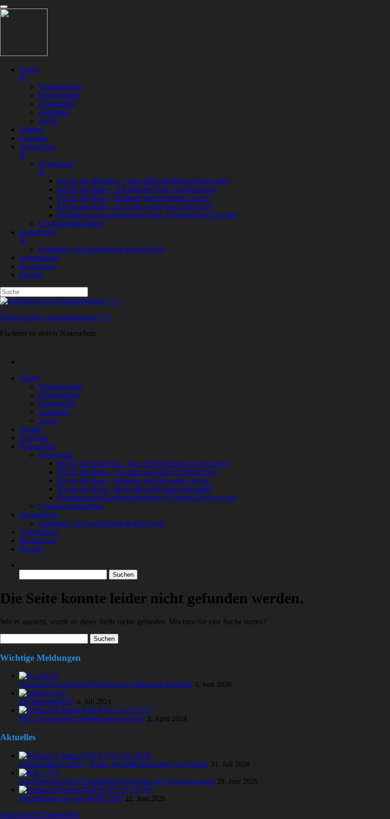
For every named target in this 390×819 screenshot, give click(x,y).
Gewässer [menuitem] (34, 138)
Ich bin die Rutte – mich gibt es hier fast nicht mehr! (135, 489)
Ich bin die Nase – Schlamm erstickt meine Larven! (134, 480)
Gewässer (34, 438)
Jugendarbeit (38, 515)
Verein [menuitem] (29, 74)
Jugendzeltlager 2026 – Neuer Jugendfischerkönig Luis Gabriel (114, 764)
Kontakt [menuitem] (31, 275)
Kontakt (31, 549)
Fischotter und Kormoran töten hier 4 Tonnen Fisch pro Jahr (147, 498)
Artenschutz (56, 455)
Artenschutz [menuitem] (56, 168)
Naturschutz (37, 446)
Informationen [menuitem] (59, 95)
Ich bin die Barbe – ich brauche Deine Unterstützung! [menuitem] (137, 189)
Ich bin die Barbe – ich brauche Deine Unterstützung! (137, 472)
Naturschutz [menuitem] (37, 151)
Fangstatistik (57, 404)
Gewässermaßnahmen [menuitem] (71, 223)
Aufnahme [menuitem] (54, 112)
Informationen (59, 395)
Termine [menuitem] (31, 129)
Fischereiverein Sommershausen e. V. (56, 317)
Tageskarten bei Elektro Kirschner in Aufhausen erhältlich (106, 684)
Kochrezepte (38, 540)
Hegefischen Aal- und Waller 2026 (71, 798)
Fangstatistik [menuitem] (57, 104)
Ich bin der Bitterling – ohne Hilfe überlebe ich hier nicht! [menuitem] (143, 181)
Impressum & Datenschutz (39, 814)
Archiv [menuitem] (48, 121)
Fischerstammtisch (46, 701)
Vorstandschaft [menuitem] (60, 87)
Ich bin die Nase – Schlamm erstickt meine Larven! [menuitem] (134, 198)
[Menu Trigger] (4, 6)
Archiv (48, 421)
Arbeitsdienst (38, 532)
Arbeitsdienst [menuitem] (38, 258)
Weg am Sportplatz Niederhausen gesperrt (82, 718)
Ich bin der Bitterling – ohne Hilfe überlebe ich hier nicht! (143, 463)
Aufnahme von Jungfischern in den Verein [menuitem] (101, 249)
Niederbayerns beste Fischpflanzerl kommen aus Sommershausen (117, 781)
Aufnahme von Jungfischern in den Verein (101, 523)
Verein (29, 378)
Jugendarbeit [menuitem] (38, 236)
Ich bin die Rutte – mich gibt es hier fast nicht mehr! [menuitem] (135, 206)
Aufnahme (54, 412)
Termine (31, 429)
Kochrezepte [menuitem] (38, 266)
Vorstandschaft (60, 386)
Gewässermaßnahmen (71, 506)
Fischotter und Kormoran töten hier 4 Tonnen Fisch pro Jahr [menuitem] (147, 215)
